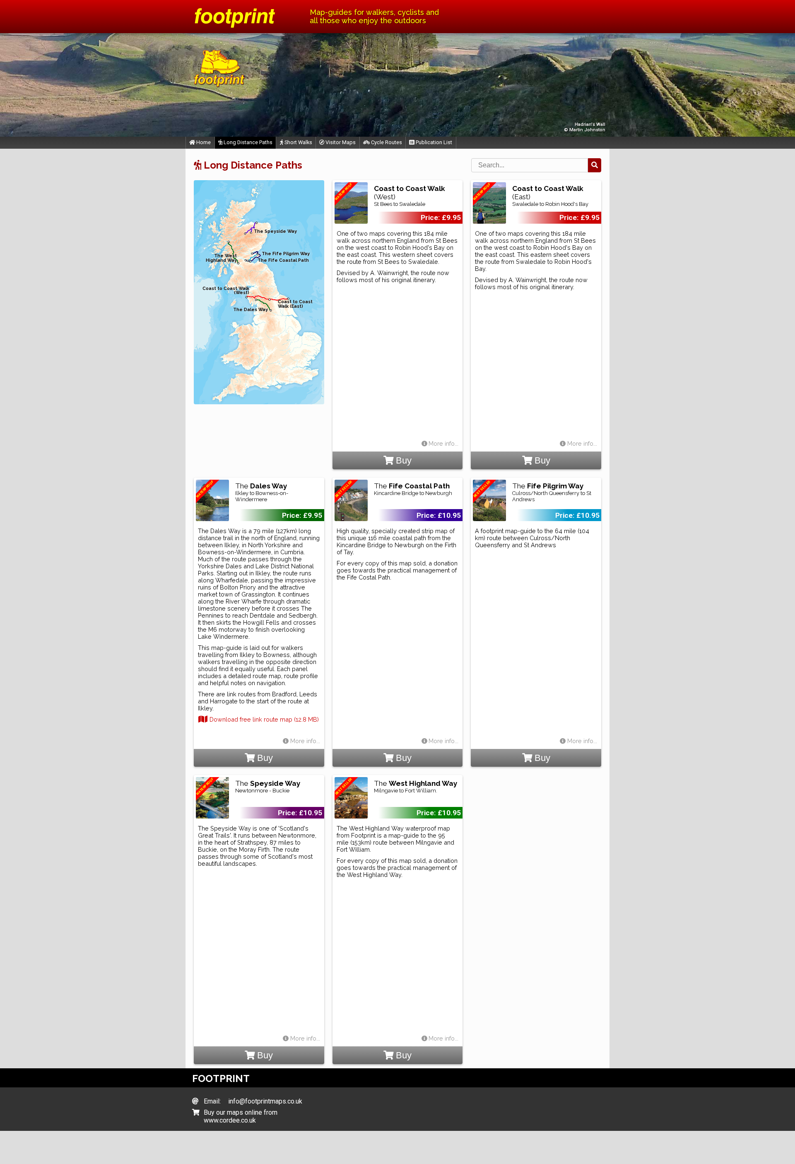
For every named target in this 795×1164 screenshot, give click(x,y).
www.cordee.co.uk (230, 1120)
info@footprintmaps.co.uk (265, 1101)
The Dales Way (250, 309)
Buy (402, 460)
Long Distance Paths (247, 142)
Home (203, 142)
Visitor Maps (340, 142)
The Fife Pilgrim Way (286, 253)
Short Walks (297, 142)
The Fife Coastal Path (283, 260)
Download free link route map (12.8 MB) (263, 719)
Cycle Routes (386, 142)
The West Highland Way (221, 258)
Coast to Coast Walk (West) (225, 291)
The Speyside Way (275, 231)
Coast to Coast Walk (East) (295, 304)
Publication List (433, 142)
